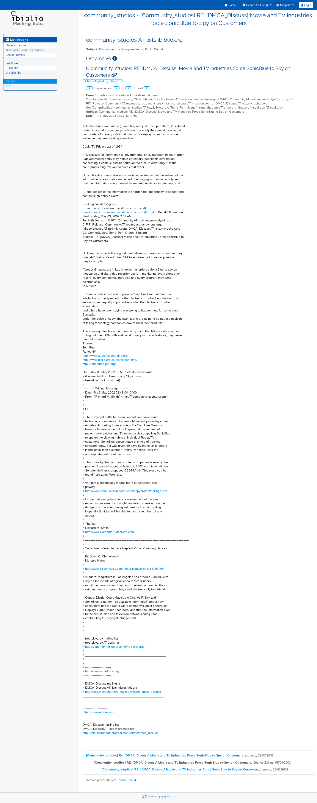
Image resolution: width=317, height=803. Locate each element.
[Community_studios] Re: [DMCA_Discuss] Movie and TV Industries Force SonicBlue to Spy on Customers (164, 755)
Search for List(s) (256, 5)
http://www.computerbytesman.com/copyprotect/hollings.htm (126, 491)
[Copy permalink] (114, 75)
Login (307, 5)
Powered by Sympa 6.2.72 (161, 796)
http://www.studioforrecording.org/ (106, 355)
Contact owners (15, 54)
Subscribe (12, 68)
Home (232, 5)
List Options (18, 39)
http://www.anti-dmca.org (102, 671)
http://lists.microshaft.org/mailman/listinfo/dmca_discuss (123, 691)
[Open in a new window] (114, 58)
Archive (10, 81)
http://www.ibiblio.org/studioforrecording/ (110, 359)
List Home (12, 63)
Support (284, 5)
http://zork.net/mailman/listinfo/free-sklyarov (114, 646)
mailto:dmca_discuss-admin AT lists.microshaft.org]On (120, 212)
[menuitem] (230, 5)
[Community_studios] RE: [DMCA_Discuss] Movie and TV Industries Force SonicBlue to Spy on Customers (180, 769)
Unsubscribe (13, 72)
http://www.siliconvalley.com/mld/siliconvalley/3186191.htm (125, 568)
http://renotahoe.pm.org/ (99, 364)
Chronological (95, 81)
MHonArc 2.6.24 (125, 780)
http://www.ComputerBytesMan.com (109, 532)
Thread (114, 81)
